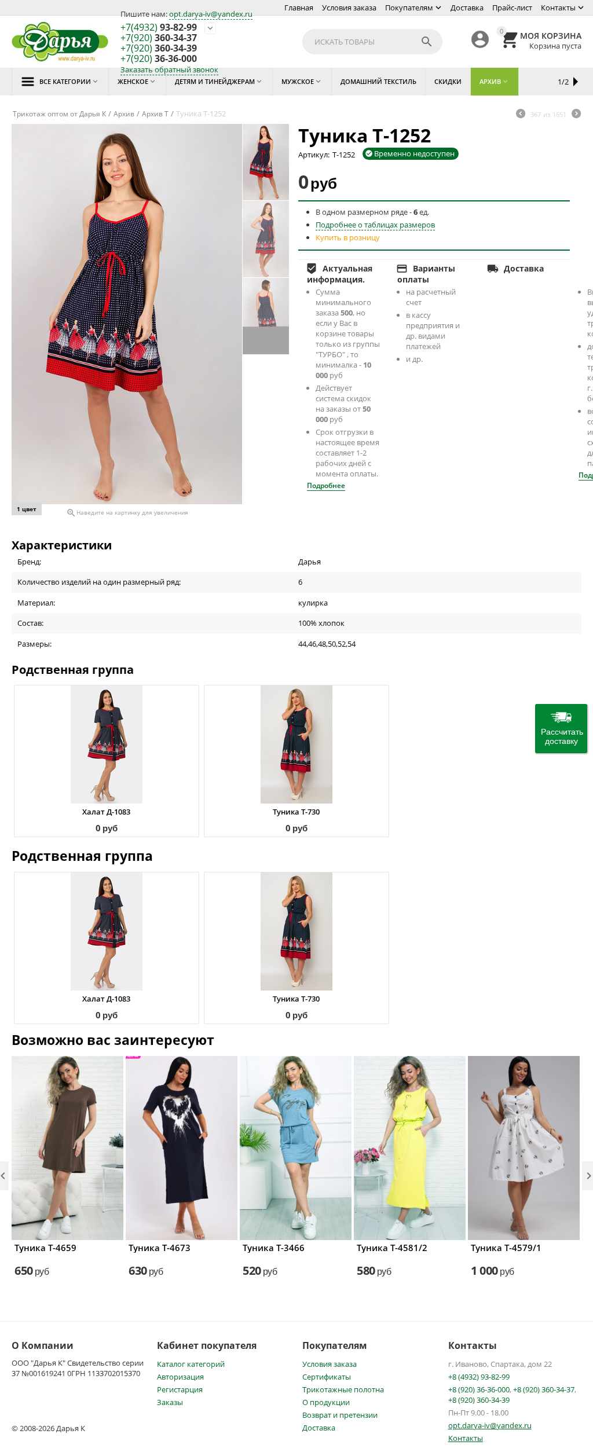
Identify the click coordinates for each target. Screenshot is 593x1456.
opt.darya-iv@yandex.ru (210, 14)
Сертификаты (326, 1376)
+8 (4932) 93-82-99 (479, 1376)
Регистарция (180, 1389)
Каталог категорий (191, 1364)
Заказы (170, 1402)
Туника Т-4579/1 (506, 1247)
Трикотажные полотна (343, 1389)
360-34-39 (158, 48)
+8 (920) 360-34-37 (543, 1389)
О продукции (326, 1402)
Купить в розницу (348, 237)
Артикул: (314, 154)
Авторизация (180, 1376)
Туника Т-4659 (45, 1247)
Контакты (558, 7)
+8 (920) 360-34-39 (479, 1400)
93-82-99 (158, 27)
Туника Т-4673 (160, 1247)
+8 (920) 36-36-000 (479, 1389)
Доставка (467, 7)
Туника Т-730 (296, 811)
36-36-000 (158, 59)
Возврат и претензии (340, 1415)
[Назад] (520, 115)
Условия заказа (349, 7)
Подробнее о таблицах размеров (375, 224)
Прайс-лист (512, 7)
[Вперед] (576, 115)
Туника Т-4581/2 (392, 1247)
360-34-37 (158, 38)
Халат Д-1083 (106, 811)
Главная (298, 7)
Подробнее (326, 485)
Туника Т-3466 (274, 1247)
